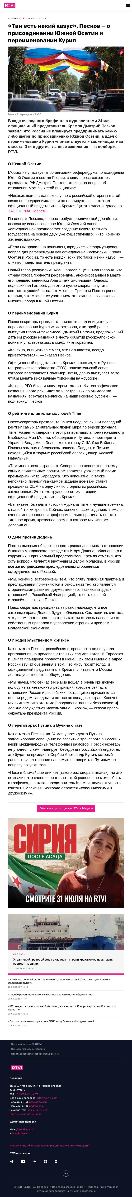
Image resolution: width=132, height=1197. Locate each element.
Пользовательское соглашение (28, 1049)
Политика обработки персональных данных (35, 1053)
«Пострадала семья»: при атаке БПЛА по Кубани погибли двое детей (51, 1021)
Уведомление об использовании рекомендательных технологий (50, 1145)
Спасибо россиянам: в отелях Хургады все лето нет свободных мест (51, 994)
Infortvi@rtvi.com (47, 1097)
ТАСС (13, 211)
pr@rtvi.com (36, 1106)
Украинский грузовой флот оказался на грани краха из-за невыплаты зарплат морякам (63, 961)
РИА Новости (34, 211)
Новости (14, 18)
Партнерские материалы (25, 1114)
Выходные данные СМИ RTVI (26, 1044)
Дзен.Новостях (25, 1129)
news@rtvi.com (38, 1101)
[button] (128, 5)
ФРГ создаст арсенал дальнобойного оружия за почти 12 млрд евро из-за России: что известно (62, 1008)
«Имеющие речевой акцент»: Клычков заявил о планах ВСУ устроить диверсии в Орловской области (59, 981)
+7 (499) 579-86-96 (26, 1093)
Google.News (20, 1133)
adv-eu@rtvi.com (38, 1110)
